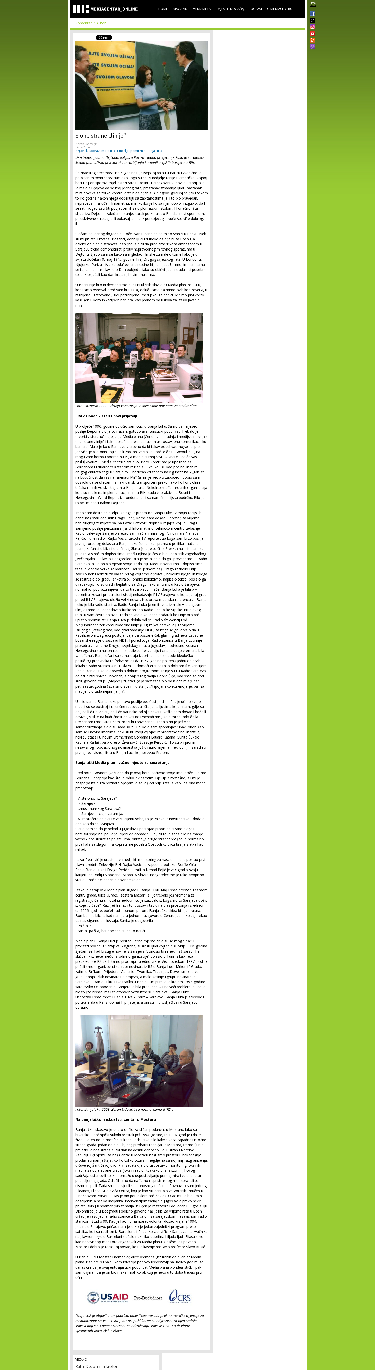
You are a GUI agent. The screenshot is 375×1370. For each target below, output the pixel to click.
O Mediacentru (279, 8)
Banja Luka (154, 151)
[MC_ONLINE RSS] (311, 41)
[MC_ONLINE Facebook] (311, 14)
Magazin (180, 8)
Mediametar (203, 8)
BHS (313, 2)
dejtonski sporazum (89, 151)
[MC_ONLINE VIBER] (311, 47)
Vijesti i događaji (231, 8)
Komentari (84, 23)
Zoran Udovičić (86, 144)
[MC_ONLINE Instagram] (311, 27)
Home (163, 8)
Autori (101, 23)
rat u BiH (111, 151)
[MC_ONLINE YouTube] (311, 33)
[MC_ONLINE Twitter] (311, 21)
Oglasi (256, 8)
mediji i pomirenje (132, 151)
